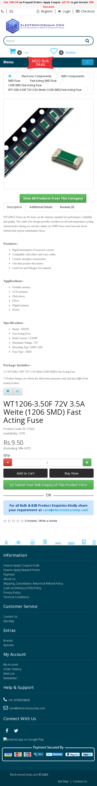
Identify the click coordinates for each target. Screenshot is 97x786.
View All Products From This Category (53, 198)
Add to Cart (26, 473)
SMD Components (72, 76)
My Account (10, 664)
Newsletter (10, 678)
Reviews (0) (67, 207)
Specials (8, 645)
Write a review (48, 521)
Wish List (8, 674)
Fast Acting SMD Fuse (43, 81)
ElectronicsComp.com (24, 774)
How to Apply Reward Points (21, 570)
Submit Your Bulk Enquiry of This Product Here (50, 484)
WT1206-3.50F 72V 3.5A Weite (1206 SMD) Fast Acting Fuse (45, 90)
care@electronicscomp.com (65, 510)
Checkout (87, 11)
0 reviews (31, 521)
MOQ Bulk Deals (40, 62)
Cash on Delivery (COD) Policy (22, 588)
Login (66, 11)
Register (46, 11)
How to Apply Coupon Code (21, 565)
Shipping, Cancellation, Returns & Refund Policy (33, 583)
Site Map (8, 621)
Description (14, 207)
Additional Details (41, 207)
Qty (6, 455)
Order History (12, 669)
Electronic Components (36, 76)
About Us (9, 579)
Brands (8, 640)
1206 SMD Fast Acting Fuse (25, 85)
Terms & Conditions (16, 597)
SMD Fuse (14, 81)
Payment (8, 574)
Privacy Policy (12, 592)
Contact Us (10, 616)
